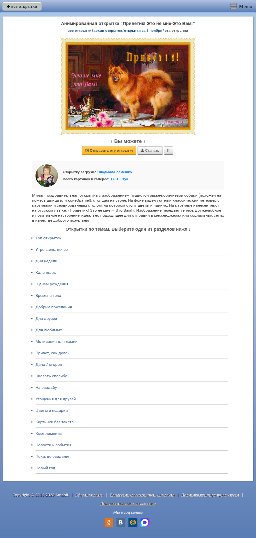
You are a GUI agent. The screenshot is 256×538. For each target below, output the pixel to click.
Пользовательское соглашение (128, 504)
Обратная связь (89, 495)
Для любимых (49, 330)
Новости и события (54, 445)
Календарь (46, 272)
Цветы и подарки (52, 410)
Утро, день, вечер (52, 249)
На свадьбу (46, 387)
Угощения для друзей (56, 399)
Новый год (45, 468)
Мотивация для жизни (57, 341)
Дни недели (46, 261)
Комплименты (49, 433)
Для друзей (46, 318)
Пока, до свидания (53, 456)
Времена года (48, 295)
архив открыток (108, 30)
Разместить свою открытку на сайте (142, 495)
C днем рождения (52, 284)
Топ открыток (49, 238)
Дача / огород (49, 364)
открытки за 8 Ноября (143, 30)
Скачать (150, 150)
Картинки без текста (55, 422)
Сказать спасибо (51, 376)
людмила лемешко (115, 172)
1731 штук (119, 179)
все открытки (22, 6)
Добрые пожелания (54, 307)
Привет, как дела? (53, 353)
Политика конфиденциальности (210, 495)
